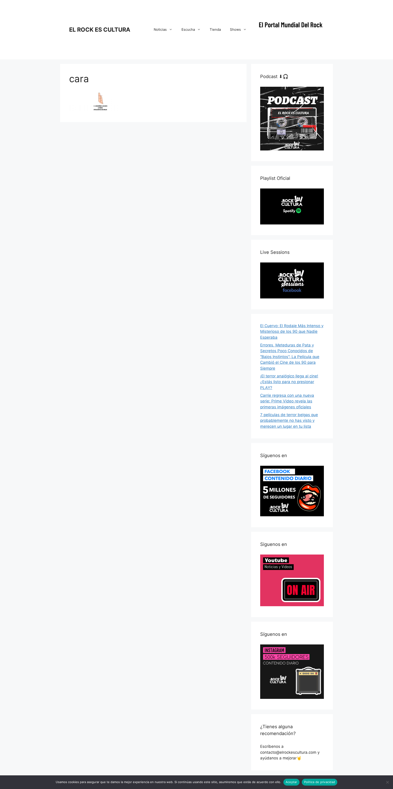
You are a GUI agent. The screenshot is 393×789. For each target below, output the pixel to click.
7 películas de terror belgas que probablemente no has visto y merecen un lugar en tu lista (289, 420)
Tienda (215, 29)
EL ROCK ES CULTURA (99, 29)
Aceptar (291, 782)
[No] (387, 782)
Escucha (188, 29)
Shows (235, 29)
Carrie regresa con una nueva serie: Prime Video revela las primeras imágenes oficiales (287, 401)
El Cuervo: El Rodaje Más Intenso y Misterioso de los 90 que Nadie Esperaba (291, 331)
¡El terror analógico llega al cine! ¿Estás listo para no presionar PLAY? (289, 382)
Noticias (160, 29)
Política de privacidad (319, 782)
